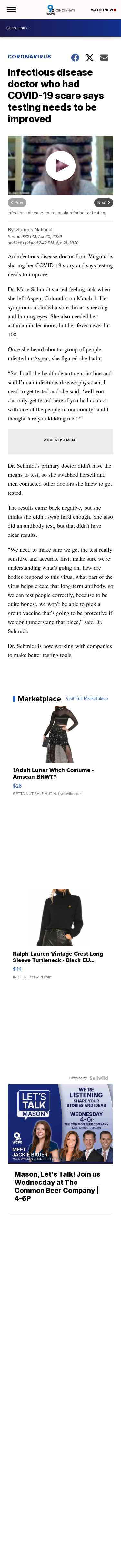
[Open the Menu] (11, 10)
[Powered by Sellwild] (98, 1078)
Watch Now (102, 10)
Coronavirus (29, 56)
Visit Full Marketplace (87, 698)
